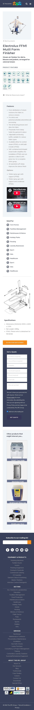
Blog (17, 668)
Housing (17, 609)
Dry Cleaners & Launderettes (17, 590)
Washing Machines (17, 560)
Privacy (17, 707)
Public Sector (17, 614)
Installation (17, 641)
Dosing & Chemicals (17, 570)
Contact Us (17, 678)
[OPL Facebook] (7, 551)
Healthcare (17, 602)
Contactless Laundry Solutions (17, 654)
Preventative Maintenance (17, 639)
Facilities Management (17, 595)
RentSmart (17, 634)
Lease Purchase (17, 646)
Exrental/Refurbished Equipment (17, 656)
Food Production (17, 597)
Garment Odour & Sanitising (17, 577)
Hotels (17, 607)
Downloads (17, 681)
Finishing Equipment (17, 568)
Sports (17, 622)
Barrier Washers (17, 580)
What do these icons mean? (15, 95)
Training (17, 651)
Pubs (17, 617)
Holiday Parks (17, 604)
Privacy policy (11, 397)
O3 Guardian (17, 575)
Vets (17, 626)
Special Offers (17, 683)
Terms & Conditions (24, 705)
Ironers (17, 565)
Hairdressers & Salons (17, 600)
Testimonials (17, 671)
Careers (17, 676)
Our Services (17, 666)
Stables (17, 624)
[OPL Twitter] (12, 551)
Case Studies (17, 673)
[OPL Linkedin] (21, 551)
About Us (17, 663)
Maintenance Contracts (17, 636)
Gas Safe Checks (17, 644)
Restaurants (17, 619)
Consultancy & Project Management (17, 649)
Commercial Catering (17, 573)
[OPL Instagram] (26, 551)
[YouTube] (17, 551)
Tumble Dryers (17, 563)
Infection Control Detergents (17, 582)
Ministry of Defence (17, 612)
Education (17, 592)
